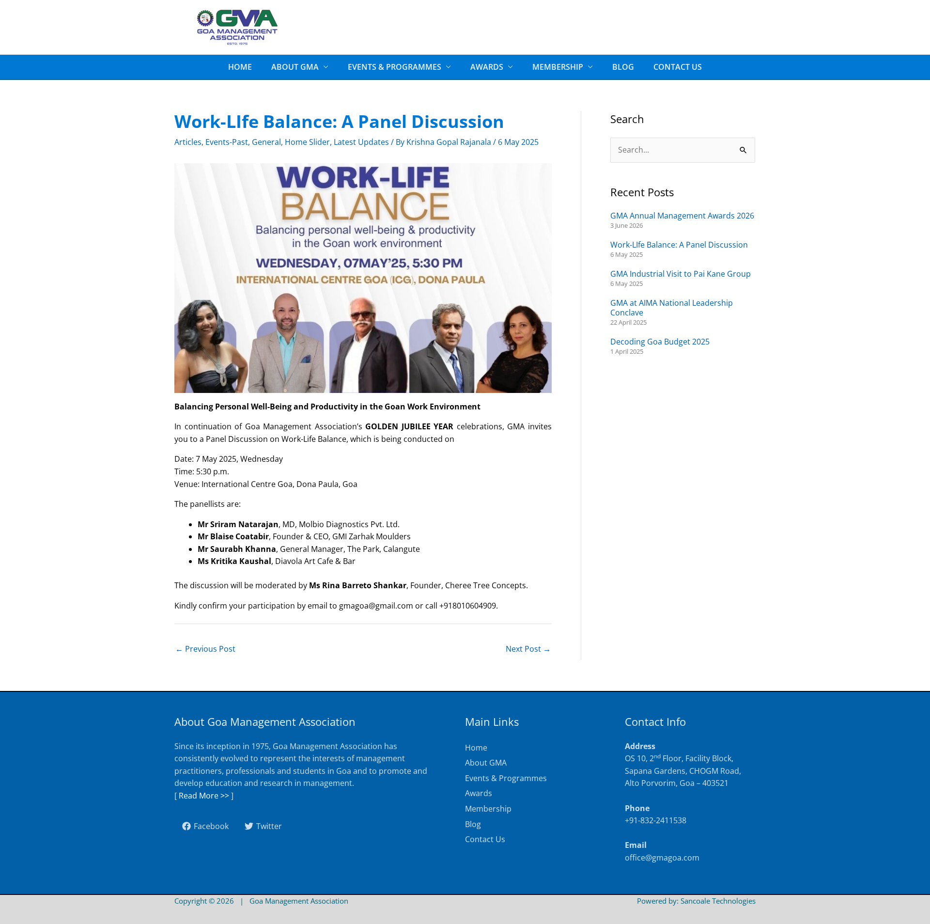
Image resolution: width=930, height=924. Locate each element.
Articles (188, 142)
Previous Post (205, 648)
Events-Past (226, 142)
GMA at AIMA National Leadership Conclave (671, 308)
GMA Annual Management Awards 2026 (682, 215)
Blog (623, 67)
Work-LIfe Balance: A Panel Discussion (679, 244)
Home (240, 67)
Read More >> (204, 795)
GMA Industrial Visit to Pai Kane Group (680, 273)
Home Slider (307, 142)
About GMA (295, 67)
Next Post (528, 648)
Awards (486, 67)
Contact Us (677, 67)
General (266, 142)
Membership (557, 67)
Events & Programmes (394, 67)
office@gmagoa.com (662, 857)
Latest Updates (361, 142)
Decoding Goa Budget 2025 (660, 341)
